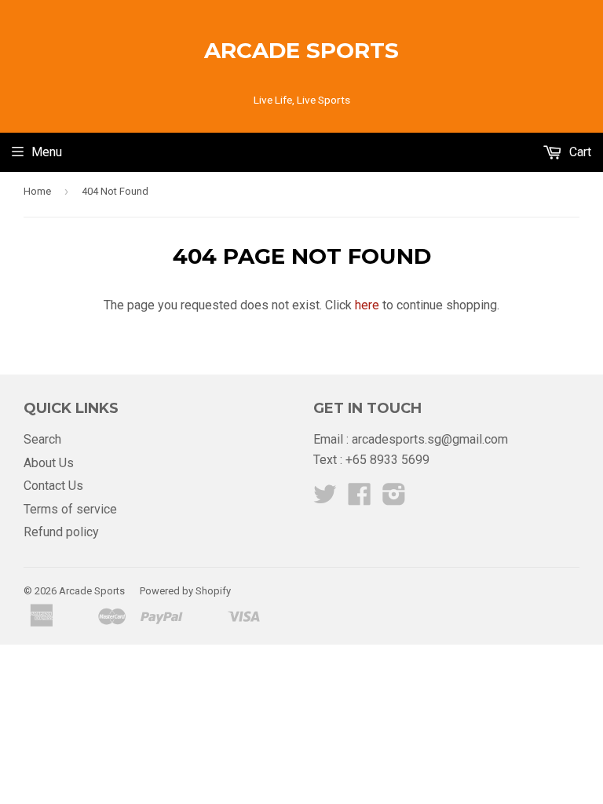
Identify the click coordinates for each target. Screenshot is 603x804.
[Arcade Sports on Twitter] (325, 499)
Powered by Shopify (185, 591)
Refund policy (61, 531)
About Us (49, 462)
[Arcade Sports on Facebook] (359, 499)
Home (37, 191)
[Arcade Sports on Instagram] (394, 499)
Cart (578, 151)
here (367, 305)
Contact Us (53, 485)
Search (42, 439)
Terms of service (70, 509)
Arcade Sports (301, 50)
